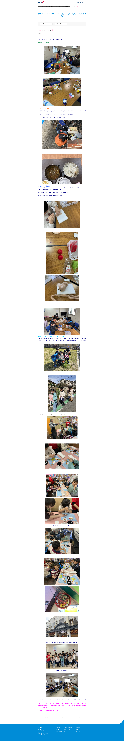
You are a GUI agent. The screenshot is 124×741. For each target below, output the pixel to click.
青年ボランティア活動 (67, 729)
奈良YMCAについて (59, 729)
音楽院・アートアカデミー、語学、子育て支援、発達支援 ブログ (60, 6)
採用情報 (77, 729)
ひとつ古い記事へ (78, 717)
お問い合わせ (78, 731)
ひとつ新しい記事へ (46, 717)
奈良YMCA (41, 2)
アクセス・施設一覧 (59, 731)
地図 (50, 730)
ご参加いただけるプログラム (46, 6)
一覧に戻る (62, 717)
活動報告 (65, 731)
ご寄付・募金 (78, 727)
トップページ (40, 6)
